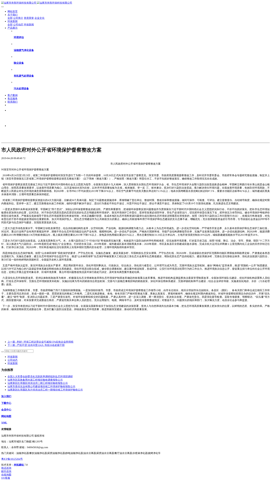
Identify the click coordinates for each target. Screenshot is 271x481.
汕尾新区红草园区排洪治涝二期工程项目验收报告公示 (38, 383)
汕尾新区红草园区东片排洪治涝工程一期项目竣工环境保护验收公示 (45, 389)
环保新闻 (13, 356)
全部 (10, 18)
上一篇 (40, 341)
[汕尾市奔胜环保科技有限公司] (135, 3)
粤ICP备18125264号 (12, 459)
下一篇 (36, 345)
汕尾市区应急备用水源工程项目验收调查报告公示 (35, 379)
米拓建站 (19, 464)
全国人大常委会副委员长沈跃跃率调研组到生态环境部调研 (40, 376)
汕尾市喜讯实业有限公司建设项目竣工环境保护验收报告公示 (41, 386)
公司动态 (13, 360)
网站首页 (13, 11)
